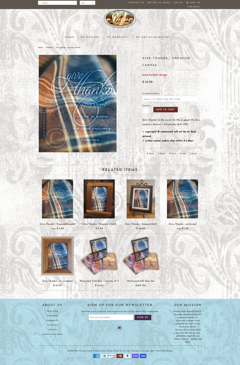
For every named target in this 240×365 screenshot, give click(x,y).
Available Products (150, 94)
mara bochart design (154, 75)
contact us (52, 329)
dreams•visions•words (52, 334)
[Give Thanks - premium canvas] (77, 103)
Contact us (136, 3)
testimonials (52, 316)
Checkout (194, 7)
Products (49, 47)
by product (117, 37)
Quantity (146, 106)
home (70, 37)
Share (162, 154)
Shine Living (52, 311)
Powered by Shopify (164, 351)
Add (184, 154)
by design (90, 37)
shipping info (52, 320)
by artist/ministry (153, 37)
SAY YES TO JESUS (159, 3)
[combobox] (57, 3)
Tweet (151, 154)
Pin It (173, 154)
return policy (52, 325)
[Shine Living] (120, 20)
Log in (177, 3)
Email (194, 154)
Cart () (195, 3)
